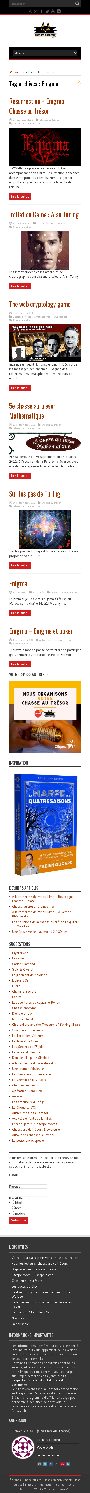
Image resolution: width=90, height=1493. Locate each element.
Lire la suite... (20, 196)
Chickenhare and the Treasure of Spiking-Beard (46, 1024)
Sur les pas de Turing (34, 493)
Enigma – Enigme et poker (41, 631)
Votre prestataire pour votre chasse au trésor (45, 1257)
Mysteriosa (20, 953)
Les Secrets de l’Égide (27, 1046)
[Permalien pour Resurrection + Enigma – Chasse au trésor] (45, 165)
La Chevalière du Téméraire (31, 1074)
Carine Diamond (23, 964)
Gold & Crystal (22, 969)
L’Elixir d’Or (20, 980)
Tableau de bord (48, 1440)
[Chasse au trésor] (45, 34)
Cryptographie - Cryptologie (50, 316)
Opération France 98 (27, 1091)
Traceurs (30, 1485)
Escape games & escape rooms (34, 1124)
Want (37, 1489)
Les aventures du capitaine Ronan (36, 1002)
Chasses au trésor (49, 119)
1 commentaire (21, 320)
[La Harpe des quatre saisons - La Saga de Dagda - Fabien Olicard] (45, 877)
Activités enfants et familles (32, 1118)
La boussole (20, 1324)
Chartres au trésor (25, 1085)
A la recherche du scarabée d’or (34, 1063)
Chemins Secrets (24, 991)
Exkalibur (18, 958)
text (18, 1208)
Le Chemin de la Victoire (29, 1080)
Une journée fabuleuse (28, 1069)
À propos (15, 1480)
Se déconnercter (48, 1455)
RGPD (70, 1485)
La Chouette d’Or (24, 1107)
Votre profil (45, 1447)
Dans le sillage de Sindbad (30, 1057)
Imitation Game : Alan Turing (44, 214)
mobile (20, 1213)
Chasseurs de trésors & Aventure (36, 1129)
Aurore (17, 1096)
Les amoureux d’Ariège (28, 1102)
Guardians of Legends (27, 1030)
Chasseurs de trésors (27, 1280)
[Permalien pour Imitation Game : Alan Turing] (45, 268)
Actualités (42, 223)
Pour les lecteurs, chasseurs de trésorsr (40, 1263)
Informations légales (51, 1485)
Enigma (18, 583)
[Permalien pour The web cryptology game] (45, 361)
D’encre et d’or (22, 1013)
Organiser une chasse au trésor (34, 1269)
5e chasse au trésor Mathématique (32, 410)
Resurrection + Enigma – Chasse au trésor (39, 106)
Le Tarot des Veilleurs (28, 1035)
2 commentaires (22, 643)
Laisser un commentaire (26, 123)
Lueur (16, 986)
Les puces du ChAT (25, 1286)
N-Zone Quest (22, 1019)
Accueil (19, 72)
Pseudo (15, 1186)
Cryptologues (57, 223)
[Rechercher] (77, 3)
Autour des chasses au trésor (55, 640)
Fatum (16, 997)
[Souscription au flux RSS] (79, 82)
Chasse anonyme (24, 1008)
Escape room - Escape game (32, 1275)
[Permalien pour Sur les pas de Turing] (45, 548)
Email (13, 1175)
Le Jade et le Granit (26, 1041)
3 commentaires (22, 227)
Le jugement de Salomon (29, 975)
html (18, 1202)
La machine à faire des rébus (32, 1312)
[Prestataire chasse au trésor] (45, 751)
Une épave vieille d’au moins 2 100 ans (40, 931)
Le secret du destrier (27, 1052)
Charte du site (32, 1480)
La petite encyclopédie (28, 1140)
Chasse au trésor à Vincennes (33, 906)
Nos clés (18, 1318)
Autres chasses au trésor (30, 1113)
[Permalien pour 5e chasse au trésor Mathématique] (45, 453)
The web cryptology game (40, 304)
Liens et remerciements (58, 1480)
